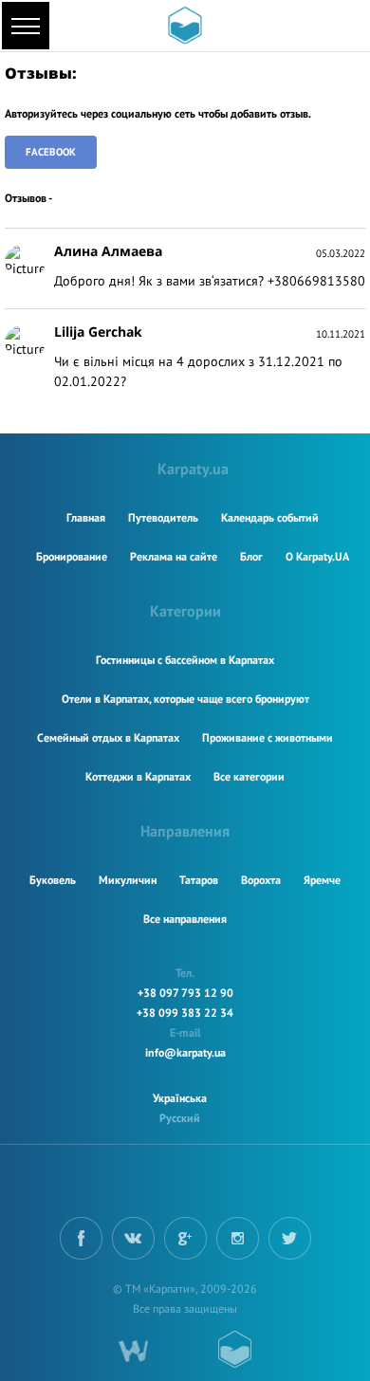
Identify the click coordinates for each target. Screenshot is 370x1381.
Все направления (185, 918)
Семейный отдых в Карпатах (108, 737)
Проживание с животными (267, 737)
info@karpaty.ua (185, 1052)
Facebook (51, 151)
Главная (85, 517)
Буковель (52, 880)
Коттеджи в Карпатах (138, 776)
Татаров (198, 880)
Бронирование (71, 556)
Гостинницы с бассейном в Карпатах (185, 660)
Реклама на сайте (173, 556)
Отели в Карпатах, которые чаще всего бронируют (185, 698)
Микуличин (128, 880)
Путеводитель (163, 517)
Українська (180, 1098)
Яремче (322, 880)
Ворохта (261, 880)
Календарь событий (270, 517)
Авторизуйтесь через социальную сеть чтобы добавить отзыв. (158, 113)
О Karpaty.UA (317, 556)
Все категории (249, 776)
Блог (251, 556)
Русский (179, 1118)
